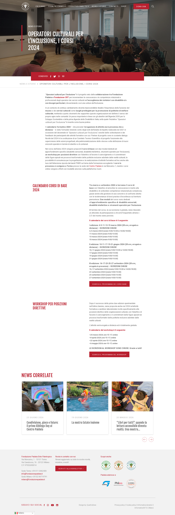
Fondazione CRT (61, 97)
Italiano (21, 513)
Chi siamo (40, 6)
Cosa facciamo (56, 6)
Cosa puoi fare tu (78, 6)
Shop (123, 6)
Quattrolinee (91, 505)
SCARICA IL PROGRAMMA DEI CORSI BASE (109, 284)
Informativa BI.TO (141, 508)
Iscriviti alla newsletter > (71, 469)
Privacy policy (120, 505)
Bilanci (151, 508)
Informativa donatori (145, 505)
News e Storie (99, 6)
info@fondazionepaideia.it (32, 473)
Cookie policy (131, 505)
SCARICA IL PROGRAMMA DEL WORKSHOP (109, 355)
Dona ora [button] (141, 6)
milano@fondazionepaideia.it (33, 479)
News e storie (28, 84)
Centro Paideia (95, 166)
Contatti (113, 6)
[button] (144, 439)
